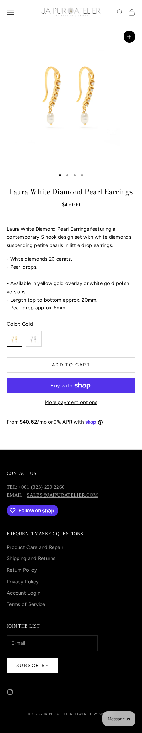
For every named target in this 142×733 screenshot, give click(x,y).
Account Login (23, 593)
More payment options (71, 402)
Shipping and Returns (31, 558)
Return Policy (22, 570)
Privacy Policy (23, 582)
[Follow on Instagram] (10, 692)
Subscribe (32, 665)
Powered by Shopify (93, 714)
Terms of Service (26, 604)
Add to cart (71, 365)
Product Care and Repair (35, 547)
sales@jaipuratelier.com (62, 495)
